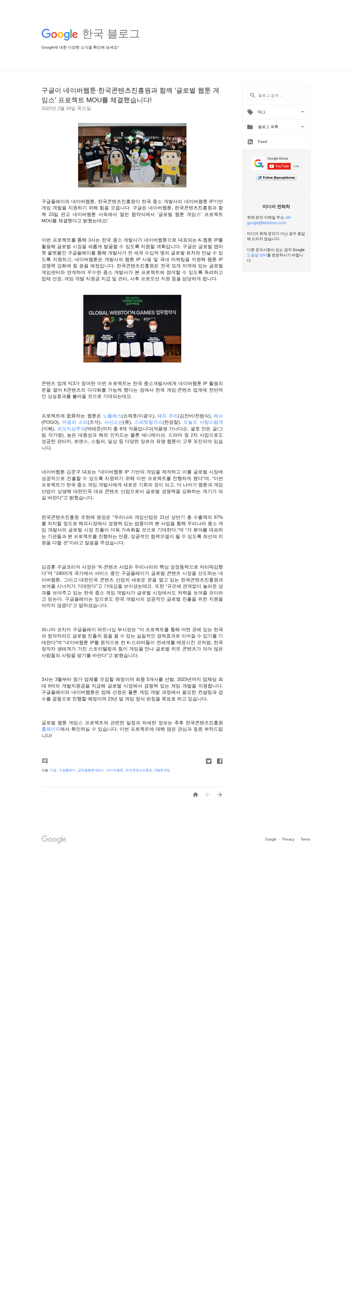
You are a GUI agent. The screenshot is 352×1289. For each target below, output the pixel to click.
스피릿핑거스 (148, 422)
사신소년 (113, 422)
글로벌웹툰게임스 (91, 770)
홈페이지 (51, 729)
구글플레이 (67, 770)
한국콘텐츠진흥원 (139, 770)
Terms (305, 839)
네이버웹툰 (115, 770)
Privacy (289, 839)
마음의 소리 (75, 422)
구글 (53, 770)
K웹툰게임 (162, 770)
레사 (218, 415)
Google (271, 839)
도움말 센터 (257, 255)
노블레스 (112, 415)
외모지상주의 (71, 428)
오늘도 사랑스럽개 (203, 422)
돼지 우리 (167, 415)
